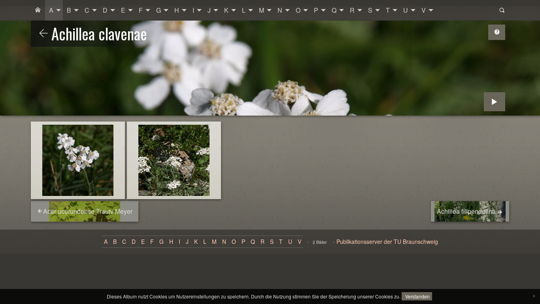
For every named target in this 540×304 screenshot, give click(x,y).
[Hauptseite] (38, 10)
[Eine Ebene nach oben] (43, 33)
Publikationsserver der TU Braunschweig (387, 241)
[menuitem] (38, 10)
